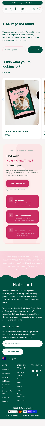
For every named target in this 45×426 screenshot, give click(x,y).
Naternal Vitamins (25, 408)
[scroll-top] (39, 411)
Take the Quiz (16, 183)
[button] (6, 9)
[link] (22, 102)
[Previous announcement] (5, 3)
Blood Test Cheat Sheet (17, 131)
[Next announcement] (40, 3)
